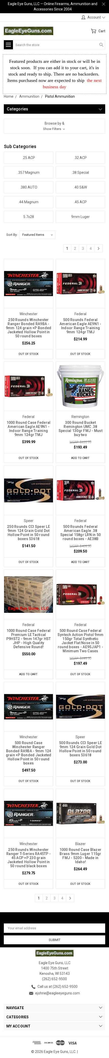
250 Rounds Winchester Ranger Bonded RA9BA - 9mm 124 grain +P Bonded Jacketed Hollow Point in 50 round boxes (28, 328)
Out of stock (29, 354)
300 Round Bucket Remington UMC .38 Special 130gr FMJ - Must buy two (80, 429)
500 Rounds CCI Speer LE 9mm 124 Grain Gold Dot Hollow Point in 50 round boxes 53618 (80, 749)
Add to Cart (80, 458)
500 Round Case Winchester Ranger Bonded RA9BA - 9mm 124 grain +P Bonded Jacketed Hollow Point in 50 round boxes (28, 753)
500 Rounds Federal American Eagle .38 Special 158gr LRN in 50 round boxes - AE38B (80, 533)
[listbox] (37, 234)
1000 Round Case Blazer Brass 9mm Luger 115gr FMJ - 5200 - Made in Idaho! (81, 856)
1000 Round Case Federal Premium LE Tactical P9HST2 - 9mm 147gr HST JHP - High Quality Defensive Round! (28, 639)
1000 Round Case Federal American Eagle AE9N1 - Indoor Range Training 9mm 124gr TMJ (29, 429)
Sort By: (11, 235)
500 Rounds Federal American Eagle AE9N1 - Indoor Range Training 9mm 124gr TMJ (80, 326)
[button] (54, 126)
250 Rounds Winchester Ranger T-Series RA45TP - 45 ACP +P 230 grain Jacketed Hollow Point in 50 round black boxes (28, 858)
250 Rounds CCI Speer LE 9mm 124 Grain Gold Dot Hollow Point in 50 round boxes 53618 (28, 533)
